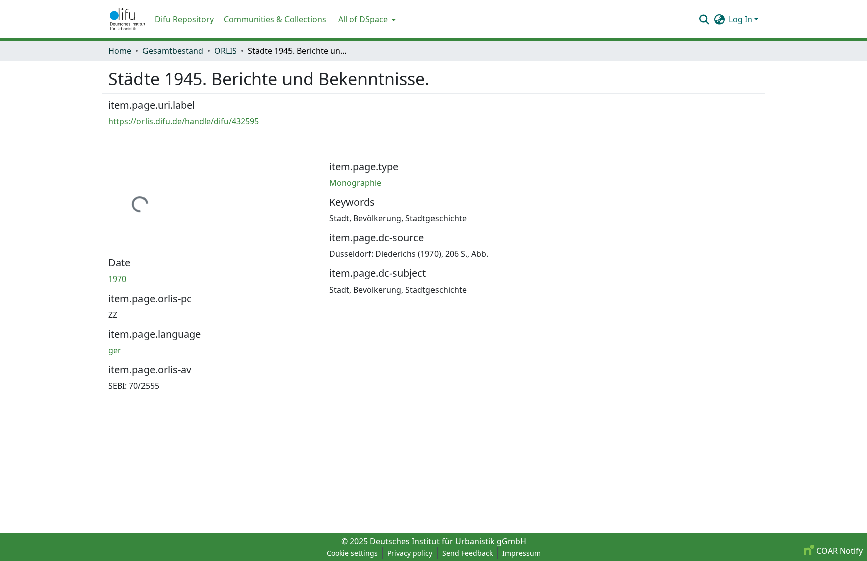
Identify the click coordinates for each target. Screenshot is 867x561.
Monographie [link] (355, 182)
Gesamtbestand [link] (172, 50)
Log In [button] (741, 19)
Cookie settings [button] (352, 553)
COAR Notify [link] (838, 550)
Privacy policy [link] (409, 553)
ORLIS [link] (225, 50)
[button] (127, 19)
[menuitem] (366, 19)
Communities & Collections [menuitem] (275, 19)
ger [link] (114, 350)
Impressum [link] (521, 553)
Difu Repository (184, 19)
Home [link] (119, 50)
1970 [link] (117, 279)
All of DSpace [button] (363, 19)
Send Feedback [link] (467, 553)
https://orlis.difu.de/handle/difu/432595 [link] (183, 121)
